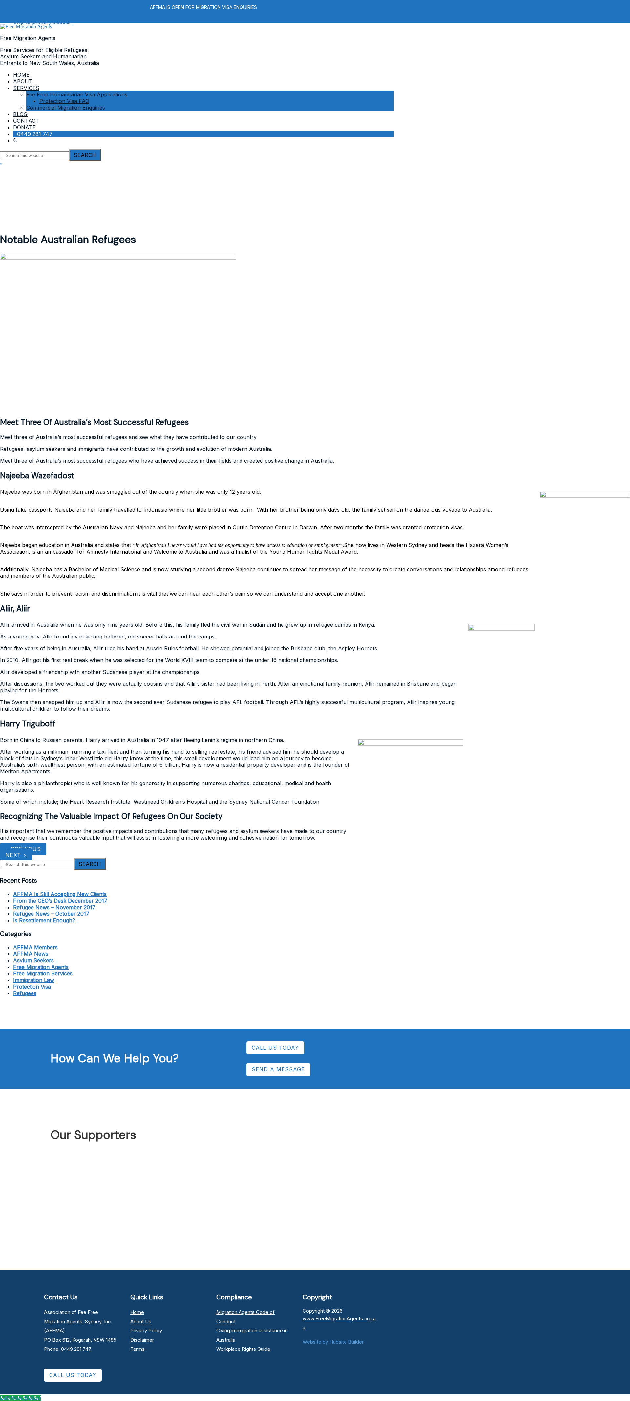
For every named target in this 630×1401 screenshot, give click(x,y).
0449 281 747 (76, 1349)
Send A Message (278, 1069)
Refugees (24, 993)
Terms (137, 1349)
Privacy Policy (146, 1331)
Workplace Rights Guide (243, 1349)
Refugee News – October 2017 (51, 913)
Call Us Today (72, 1375)
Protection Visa (32, 986)
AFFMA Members (35, 947)
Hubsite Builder (346, 1342)
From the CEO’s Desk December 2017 (60, 900)
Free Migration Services (43, 973)
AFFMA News (30, 954)
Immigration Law (33, 980)
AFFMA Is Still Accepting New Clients (60, 894)
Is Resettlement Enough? (44, 920)
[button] (16, 140)
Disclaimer (142, 1340)
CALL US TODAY (275, 1047)
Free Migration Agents (41, 967)
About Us (140, 1321)
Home (137, 1312)
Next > (16, 854)
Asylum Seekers (33, 960)
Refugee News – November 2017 (54, 907)
